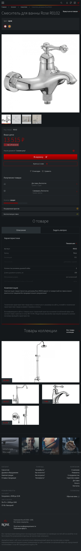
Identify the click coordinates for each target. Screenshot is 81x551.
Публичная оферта (20, 528)
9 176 (6, 422)
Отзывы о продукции (9, 478)
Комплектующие (7, 475)
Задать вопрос (60, 230)
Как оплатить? (40, 473)
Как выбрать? (40, 470)
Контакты (76, 486)
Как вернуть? (40, 478)
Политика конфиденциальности (25, 526)
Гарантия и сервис (73, 478)
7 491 (47, 401)
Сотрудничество (73, 475)
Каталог (13, 7)
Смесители (24, 7)
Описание (21, 230)
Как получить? (40, 475)
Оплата (76, 483)
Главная (4, 7)
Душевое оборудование (10, 473)
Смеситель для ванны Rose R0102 (42, 7)
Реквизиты (75, 473)
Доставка (76, 481)
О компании (75, 470)
